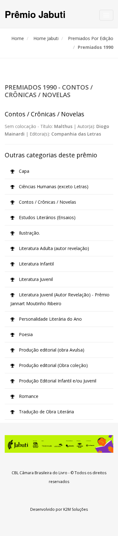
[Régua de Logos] (59, 444)
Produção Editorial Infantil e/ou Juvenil (57, 381)
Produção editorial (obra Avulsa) (51, 350)
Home (17, 38)
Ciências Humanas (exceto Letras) (53, 186)
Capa (23, 171)
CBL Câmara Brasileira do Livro (39, 472)
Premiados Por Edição (90, 38)
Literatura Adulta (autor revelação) (53, 248)
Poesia (25, 334)
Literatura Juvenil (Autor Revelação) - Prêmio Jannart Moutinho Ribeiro (60, 299)
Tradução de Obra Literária (46, 412)
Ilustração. (29, 233)
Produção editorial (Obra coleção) (53, 365)
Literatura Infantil (36, 264)
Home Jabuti (46, 38)
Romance (28, 396)
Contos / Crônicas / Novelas (47, 202)
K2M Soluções (75, 509)
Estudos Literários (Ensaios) (47, 217)
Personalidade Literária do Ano (50, 319)
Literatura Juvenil (35, 279)
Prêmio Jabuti (35, 14)
